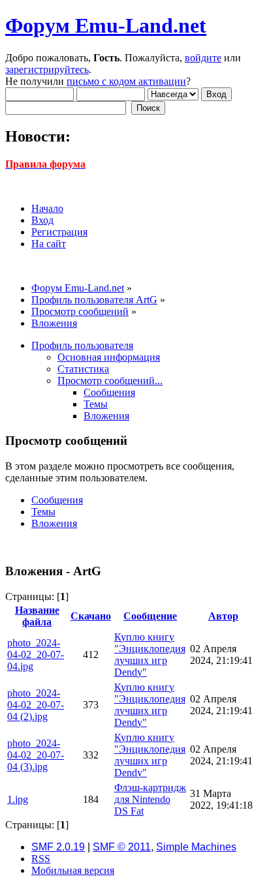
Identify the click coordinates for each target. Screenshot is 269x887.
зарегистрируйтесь (47, 69)
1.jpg (17, 799)
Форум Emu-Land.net (105, 25)
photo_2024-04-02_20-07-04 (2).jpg (35, 704)
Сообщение (150, 616)
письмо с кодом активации (126, 81)
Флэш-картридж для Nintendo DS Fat (150, 799)
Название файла (37, 616)
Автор (223, 616)
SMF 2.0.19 (58, 846)
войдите (203, 57)
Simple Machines (196, 846)
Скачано (91, 616)
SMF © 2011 (122, 846)
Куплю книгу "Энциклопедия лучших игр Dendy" (149, 654)
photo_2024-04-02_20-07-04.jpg (35, 654)
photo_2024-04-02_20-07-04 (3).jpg (35, 755)
